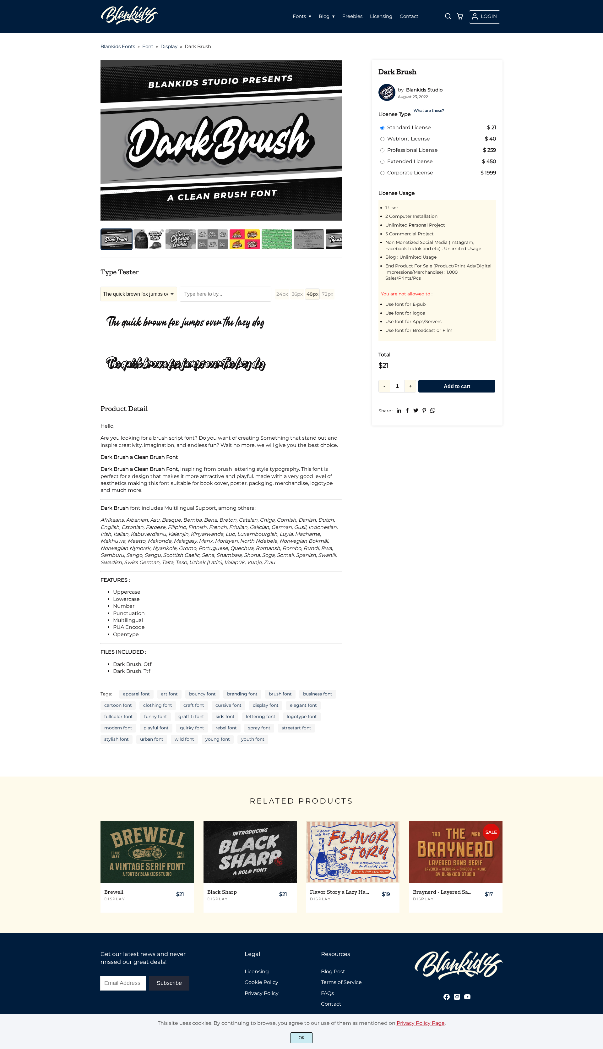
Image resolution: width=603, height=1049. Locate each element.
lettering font (260, 716)
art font (169, 694)
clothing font (157, 705)
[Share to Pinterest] (424, 410)
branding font (242, 694)
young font (217, 739)
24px (282, 294)
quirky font (192, 728)
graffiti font (191, 716)
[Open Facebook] (446, 999)
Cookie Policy (261, 982)
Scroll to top (597, 923)
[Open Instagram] (457, 999)
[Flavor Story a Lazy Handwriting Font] (352, 852)
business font (317, 694)
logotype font (302, 716)
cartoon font (118, 705)
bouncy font (202, 694)
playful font (156, 728)
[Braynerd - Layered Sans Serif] (456, 852)
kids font (225, 716)
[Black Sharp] (250, 852)
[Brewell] (147, 852)
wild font (184, 739)
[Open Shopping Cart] (460, 17)
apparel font (136, 694)
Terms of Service (341, 982)
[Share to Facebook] (407, 410)
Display (114, 899)
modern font (118, 728)
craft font (193, 705)
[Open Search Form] (448, 17)
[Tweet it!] (416, 410)
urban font (151, 739)
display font (266, 705)
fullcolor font (118, 716)
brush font (280, 694)
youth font (252, 739)
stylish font (116, 739)
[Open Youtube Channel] (467, 999)
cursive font (228, 705)
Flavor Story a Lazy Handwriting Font (340, 892)
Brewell (113, 892)
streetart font (296, 728)
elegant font (303, 705)
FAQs (327, 993)
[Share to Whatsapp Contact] (433, 410)
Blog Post (333, 972)
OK (302, 1037)
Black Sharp (222, 892)
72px (327, 294)
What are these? (429, 110)
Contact (331, 1004)
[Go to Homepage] (129, 23)
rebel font (226, 728)
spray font (259, 728)
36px (297, 294)
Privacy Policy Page (421, 1023)
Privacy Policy (262, 993)
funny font (155, 716)
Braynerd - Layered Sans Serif (443, 892)
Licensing (257, 972)
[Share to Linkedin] (399, 410)
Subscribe (169, 983)
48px (312, 294)
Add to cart (457, 386)
